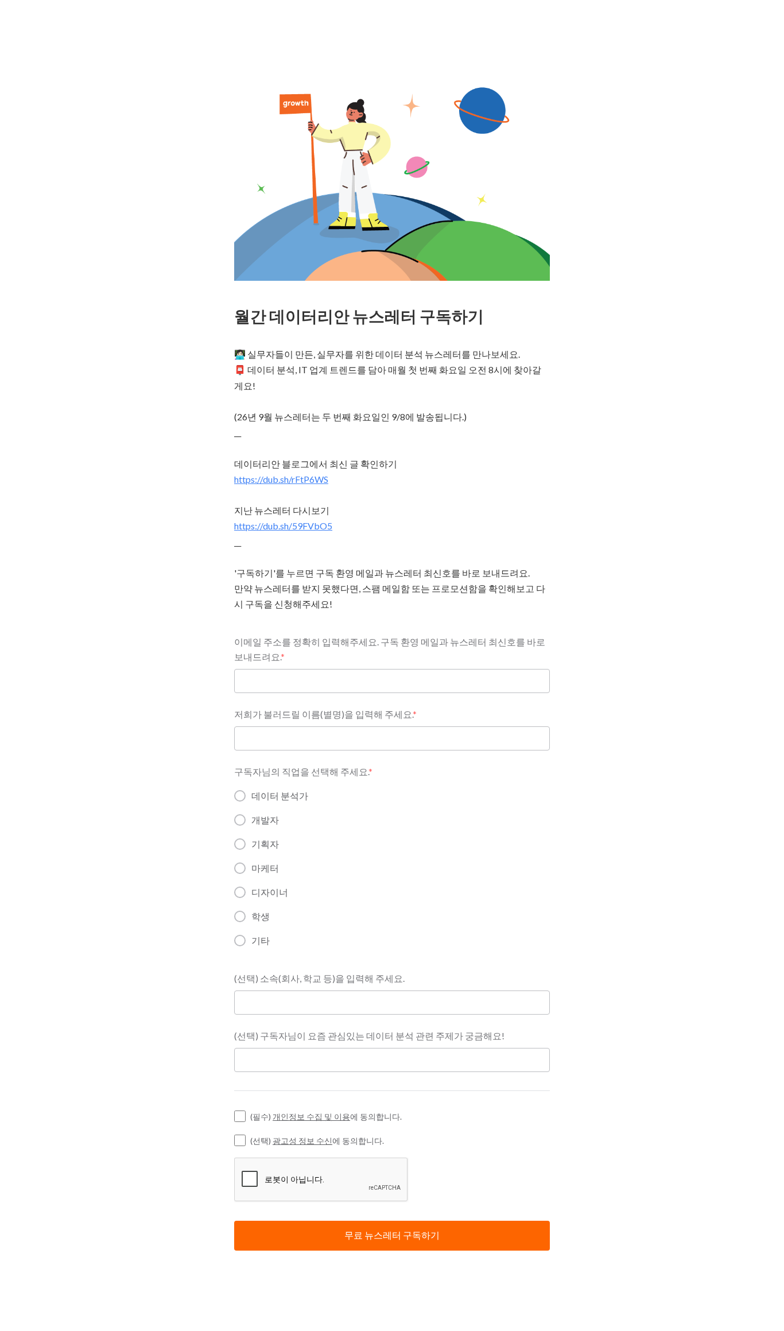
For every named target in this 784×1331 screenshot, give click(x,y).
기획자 (265, 843)
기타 (260, 940)
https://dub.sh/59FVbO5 (283, 525)
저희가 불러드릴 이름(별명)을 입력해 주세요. (325, 714)
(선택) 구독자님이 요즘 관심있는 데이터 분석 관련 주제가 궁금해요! (369, 1035)
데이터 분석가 (279, 795)
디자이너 (269, 892)
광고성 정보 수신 (302, 1141)
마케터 (265, 867)
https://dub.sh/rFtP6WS (281, 479)
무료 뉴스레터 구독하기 (392, 1234)
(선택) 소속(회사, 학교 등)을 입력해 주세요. (319, 978)
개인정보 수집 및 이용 (311, 1116)
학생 (260, 916)
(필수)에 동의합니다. (326, 1116)
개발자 (265, 819)
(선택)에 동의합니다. (317, 1141)
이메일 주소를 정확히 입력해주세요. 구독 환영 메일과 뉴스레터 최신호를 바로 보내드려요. (389, 649)
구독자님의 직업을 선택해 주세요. (303, 771)
